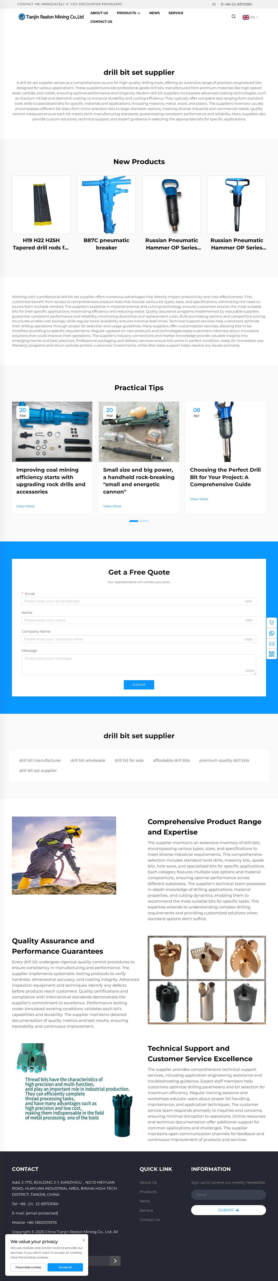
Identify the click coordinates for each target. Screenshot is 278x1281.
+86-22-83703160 (238, 4)
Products (127, 13)
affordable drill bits (171, 760)
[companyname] (51, 17)
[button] (133, 521)
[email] (271, 643)
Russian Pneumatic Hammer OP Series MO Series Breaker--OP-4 (237, 244)
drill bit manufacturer (40, 760)
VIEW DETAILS (41, 205)
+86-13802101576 (41, 1222)
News (154, 13)
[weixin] (271, 654)
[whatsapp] (271, 633)
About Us (99, 13)
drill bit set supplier (38, 770)
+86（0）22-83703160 (38, 1204)
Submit (139, 685)
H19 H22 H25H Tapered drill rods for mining (41, 244)
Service (176, 13)
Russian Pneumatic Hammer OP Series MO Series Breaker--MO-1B (172, 244)
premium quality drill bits (224, 760)
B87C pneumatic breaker (106, 244)
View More (25, 506)
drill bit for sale (129, 760)
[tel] (271, 623)
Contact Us (101, 22)
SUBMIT (226, 1210)
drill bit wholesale (88, 760)
